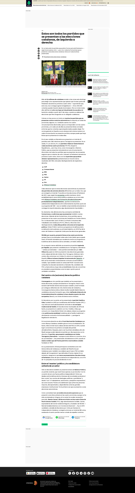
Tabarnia (79, 258)
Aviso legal (70, 481)
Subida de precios (87, 0)
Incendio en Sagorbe (62, 0)
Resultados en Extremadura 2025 (99, 5)
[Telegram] (81, 474)
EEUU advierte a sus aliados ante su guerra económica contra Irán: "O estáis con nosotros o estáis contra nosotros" (100, 95)
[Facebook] (73, 474)
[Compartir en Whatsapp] (38, 54)
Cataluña (44, 424)
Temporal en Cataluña (71, 0)
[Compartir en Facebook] (38, 51)
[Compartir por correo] (38, 58)
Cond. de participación (94, 482)
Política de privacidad (93, 481)
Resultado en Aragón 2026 (82, 5)
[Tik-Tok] (88, 474)
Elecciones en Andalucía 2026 (55, 5)
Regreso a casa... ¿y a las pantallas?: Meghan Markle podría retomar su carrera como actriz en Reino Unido (101, 102)
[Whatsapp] (77, 474)
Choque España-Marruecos (52, 0)
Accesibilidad (71, 486)
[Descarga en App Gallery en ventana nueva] (50, 474)
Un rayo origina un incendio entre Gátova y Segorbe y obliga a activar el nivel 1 (100, 88)
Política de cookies (72, 482)
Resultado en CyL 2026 (69, 5)
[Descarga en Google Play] (31, 474)
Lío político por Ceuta (41, 0)
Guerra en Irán (94, 0)
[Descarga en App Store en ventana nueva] (40, 474)
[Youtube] (92, 474)
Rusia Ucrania (100, 0)
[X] (38, 49)
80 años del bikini (79, 0)
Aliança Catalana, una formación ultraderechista (61, 199)
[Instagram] (84, 474)
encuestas (60, 195)
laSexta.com (44, 91)
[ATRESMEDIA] (32, 484)
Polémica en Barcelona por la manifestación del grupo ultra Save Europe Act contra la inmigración (100, 110)
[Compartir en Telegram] (38, 56)
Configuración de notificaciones (96, 484)
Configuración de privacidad (74, 484)
